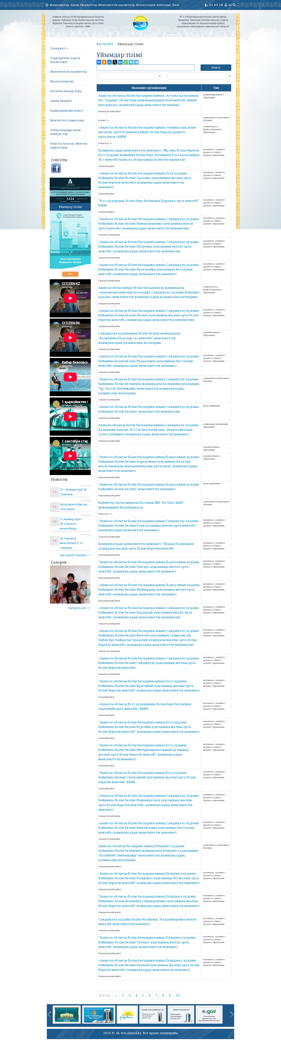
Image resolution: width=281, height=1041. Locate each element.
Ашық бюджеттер (83, 5)
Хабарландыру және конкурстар (65, 132)
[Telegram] (136, 62)
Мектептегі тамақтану (67, 120)
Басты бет (105, 44)
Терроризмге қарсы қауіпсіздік (65, 60)
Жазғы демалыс (62, 81)
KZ (211, 5)
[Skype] (131, 62)
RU (216, 5)
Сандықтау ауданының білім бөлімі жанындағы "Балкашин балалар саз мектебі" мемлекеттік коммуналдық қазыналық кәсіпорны (139, 338)
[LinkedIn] (120, 62)
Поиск (216, 67)
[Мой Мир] (109, 62)
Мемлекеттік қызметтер (116, 5)
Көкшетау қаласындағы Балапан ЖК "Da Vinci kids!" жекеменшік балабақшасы (141, 504)
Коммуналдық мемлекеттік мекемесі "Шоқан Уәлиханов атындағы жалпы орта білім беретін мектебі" (146, 546)
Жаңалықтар (59, 5)
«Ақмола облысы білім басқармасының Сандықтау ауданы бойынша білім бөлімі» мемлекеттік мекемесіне (148, 408)
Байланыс (164, 5)
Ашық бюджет (61, 101)
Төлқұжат (58, 48)
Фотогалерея (145, 5)
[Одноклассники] (104, 62)
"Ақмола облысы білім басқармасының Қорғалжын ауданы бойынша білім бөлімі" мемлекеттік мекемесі (148, 486)
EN (221, 5)
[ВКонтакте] (99, 62)
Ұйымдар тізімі (70, 207)
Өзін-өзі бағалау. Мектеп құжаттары (68, 145)
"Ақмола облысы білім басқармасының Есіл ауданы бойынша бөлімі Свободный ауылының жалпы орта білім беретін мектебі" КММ (147, 777)
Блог (175, 5)
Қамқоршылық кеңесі (66, 110)
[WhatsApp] (125, 62)
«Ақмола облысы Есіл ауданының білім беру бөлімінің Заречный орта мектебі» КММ (144, 706)
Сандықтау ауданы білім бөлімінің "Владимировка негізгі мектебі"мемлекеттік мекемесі (147, 921)
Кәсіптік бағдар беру (66, 91)
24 (177, 995)
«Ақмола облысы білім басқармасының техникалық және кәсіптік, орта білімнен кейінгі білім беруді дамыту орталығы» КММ (147, 132)
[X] (115, 62)
